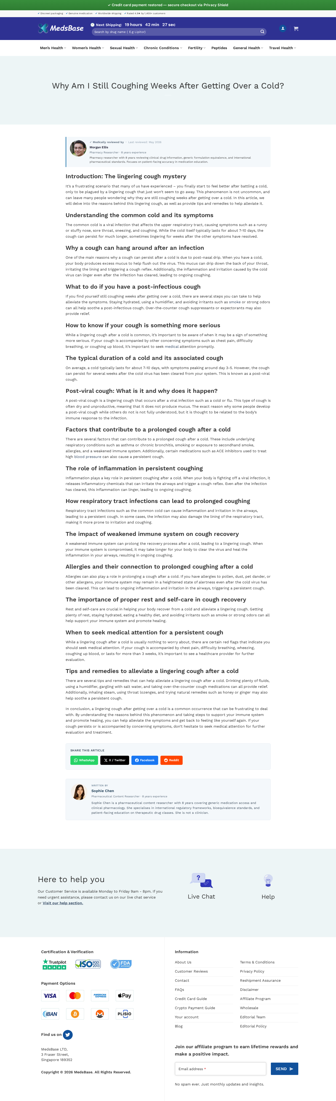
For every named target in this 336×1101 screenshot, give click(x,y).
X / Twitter (117, 760)
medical (172, 346)
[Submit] (262, 32)
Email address (192, 1069)
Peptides (219, 48)
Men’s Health (51, 48)
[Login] (282, 28)
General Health (246, 48)
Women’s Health (86, 48)
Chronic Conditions (161, 48)
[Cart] (296, 29)
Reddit (174, 760)
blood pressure (87, 457)
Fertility (195, 48)
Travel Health (281, 48)
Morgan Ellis (99, 147)
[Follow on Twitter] (68, 1035)
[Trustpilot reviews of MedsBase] (58, 964)
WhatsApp (86, 760)
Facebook (147, 760)
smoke (235, 302)
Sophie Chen (102, 791)
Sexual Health (122, 48)
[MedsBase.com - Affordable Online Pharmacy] (60, 28)
